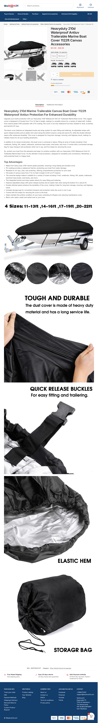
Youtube (61, 697)
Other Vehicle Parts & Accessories (50, 24)
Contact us (44, 695)
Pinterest (62, 695)
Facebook (62, 692)
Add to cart (77, 74)
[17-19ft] (67, 65)
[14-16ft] (60, 65)
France (54, 56)
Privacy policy (45, 703)
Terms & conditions (47, 700)
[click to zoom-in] (25, 48)
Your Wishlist (26, 695)
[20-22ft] (73, 65)
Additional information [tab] (55, 105)
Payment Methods (10, 697)
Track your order (9, 692)
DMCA (42, 697)
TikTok (61, 700)
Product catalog (27, 692)
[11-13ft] (54, 65)
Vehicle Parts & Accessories (29, 24)
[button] (91, 16)
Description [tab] (39, 105)
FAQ (5, 695)
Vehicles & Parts (14, 24)
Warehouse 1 (62, 56)
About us (43, 692)
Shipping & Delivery (10, 700)
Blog (23, 697)
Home (5, 24)
